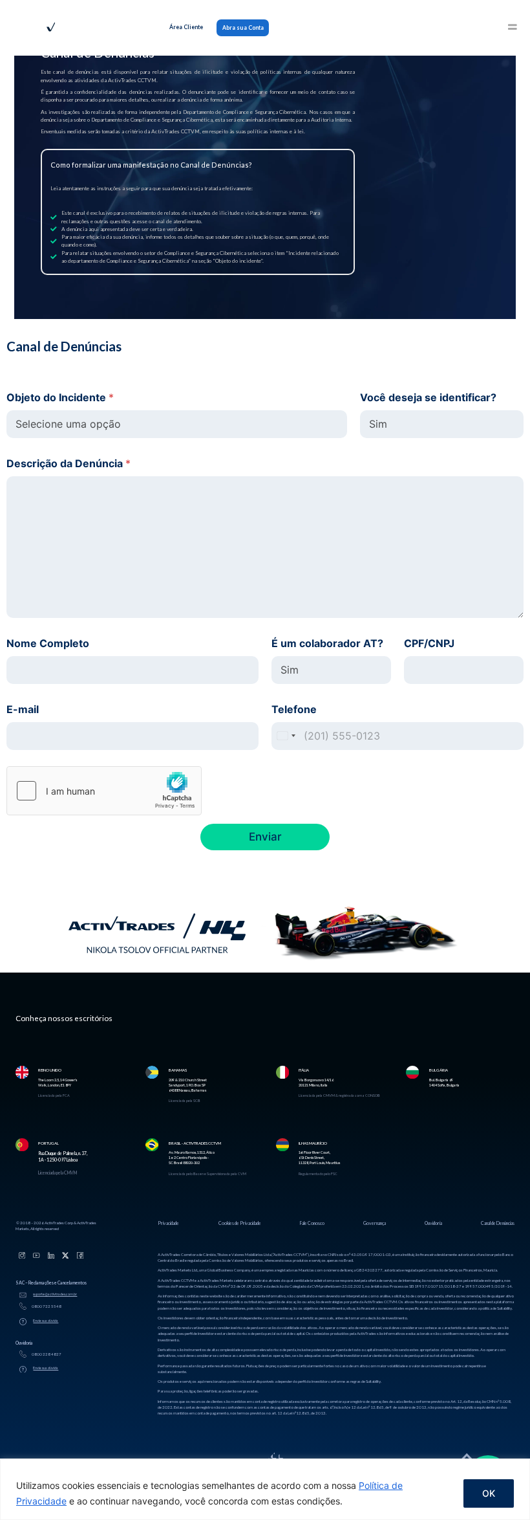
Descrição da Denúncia (68, 463)
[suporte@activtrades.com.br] (22, 1295)
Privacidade (168, 1223)
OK (488, 1493)
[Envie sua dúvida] (22, 1321)
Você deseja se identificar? (428, 397)
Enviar (265, 836)
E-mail (22, 709)
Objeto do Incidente (60, 397)
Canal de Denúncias (497, 1223)
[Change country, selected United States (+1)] (285, 736)
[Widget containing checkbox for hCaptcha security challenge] (104, 790)
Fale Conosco (312, 1223)
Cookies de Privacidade (239, 1223)
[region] (265, 1489)
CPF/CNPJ (429, 643)
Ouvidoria (433, 1223)
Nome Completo (47, 643)
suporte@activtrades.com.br (55, 1294)
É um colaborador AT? (327, 643)
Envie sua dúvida (45, 1321)
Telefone (294, 709)
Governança (374, 1223)
